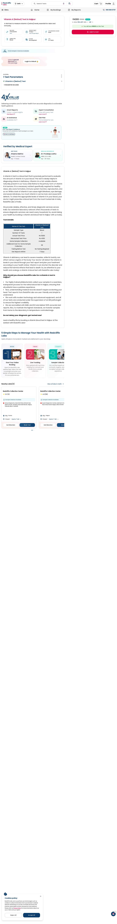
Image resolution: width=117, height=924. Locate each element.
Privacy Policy (17, 908)
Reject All (13, 915)
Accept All (31, 915)
